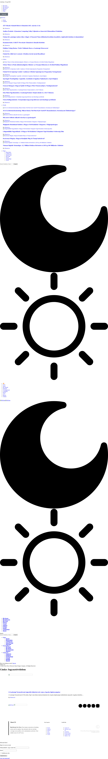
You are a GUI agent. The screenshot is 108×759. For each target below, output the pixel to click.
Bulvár (4, 395)
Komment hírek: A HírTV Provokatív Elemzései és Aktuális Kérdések (24, 42)
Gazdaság (5, 391)
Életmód (5, 388)
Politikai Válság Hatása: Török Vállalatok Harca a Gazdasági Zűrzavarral (25, 48)
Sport (4, 386)
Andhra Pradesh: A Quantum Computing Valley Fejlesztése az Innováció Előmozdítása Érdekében (32, 31)
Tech (4, 384)
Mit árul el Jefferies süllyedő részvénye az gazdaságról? (19, 117)
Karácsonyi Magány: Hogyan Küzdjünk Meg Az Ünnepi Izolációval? (24, 138)
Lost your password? (5, 758)
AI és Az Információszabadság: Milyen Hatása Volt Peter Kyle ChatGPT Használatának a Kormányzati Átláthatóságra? (39, 110)
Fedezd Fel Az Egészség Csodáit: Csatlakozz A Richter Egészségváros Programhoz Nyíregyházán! (32, 72)
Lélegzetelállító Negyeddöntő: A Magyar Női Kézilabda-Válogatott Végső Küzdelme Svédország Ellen (33, 131)
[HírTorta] (5, 400)
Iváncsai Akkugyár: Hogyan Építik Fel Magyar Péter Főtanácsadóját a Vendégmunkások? (30, 86)
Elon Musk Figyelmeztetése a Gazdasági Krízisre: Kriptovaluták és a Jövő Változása (28, 92)
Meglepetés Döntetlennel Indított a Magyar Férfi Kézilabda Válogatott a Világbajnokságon (30, 124)
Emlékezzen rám (5, 753)
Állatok (4, 396)
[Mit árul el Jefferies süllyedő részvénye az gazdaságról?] (16, 114)
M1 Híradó (5, 387)
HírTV (4, 392)
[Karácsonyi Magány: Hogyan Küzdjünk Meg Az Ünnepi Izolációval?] (19, 135)
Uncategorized (6, 390)
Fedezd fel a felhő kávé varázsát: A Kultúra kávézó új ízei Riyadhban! (24, 54)
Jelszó (1, 750)
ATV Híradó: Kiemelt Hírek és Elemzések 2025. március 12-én (21, 25)
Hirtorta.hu (7, 28)
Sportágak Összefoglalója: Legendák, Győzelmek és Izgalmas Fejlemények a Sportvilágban (30, 79)
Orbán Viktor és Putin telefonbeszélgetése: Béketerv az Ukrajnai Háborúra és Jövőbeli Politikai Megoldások (35, 65)
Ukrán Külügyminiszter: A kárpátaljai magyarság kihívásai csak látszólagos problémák (29, 99)
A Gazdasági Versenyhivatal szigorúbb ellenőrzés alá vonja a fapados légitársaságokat (34, 692)
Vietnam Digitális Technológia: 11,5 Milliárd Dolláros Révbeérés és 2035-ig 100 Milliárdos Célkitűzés (33, 145)
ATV (4, 394)
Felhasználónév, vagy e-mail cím (7, 747)
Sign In (14, 663)
